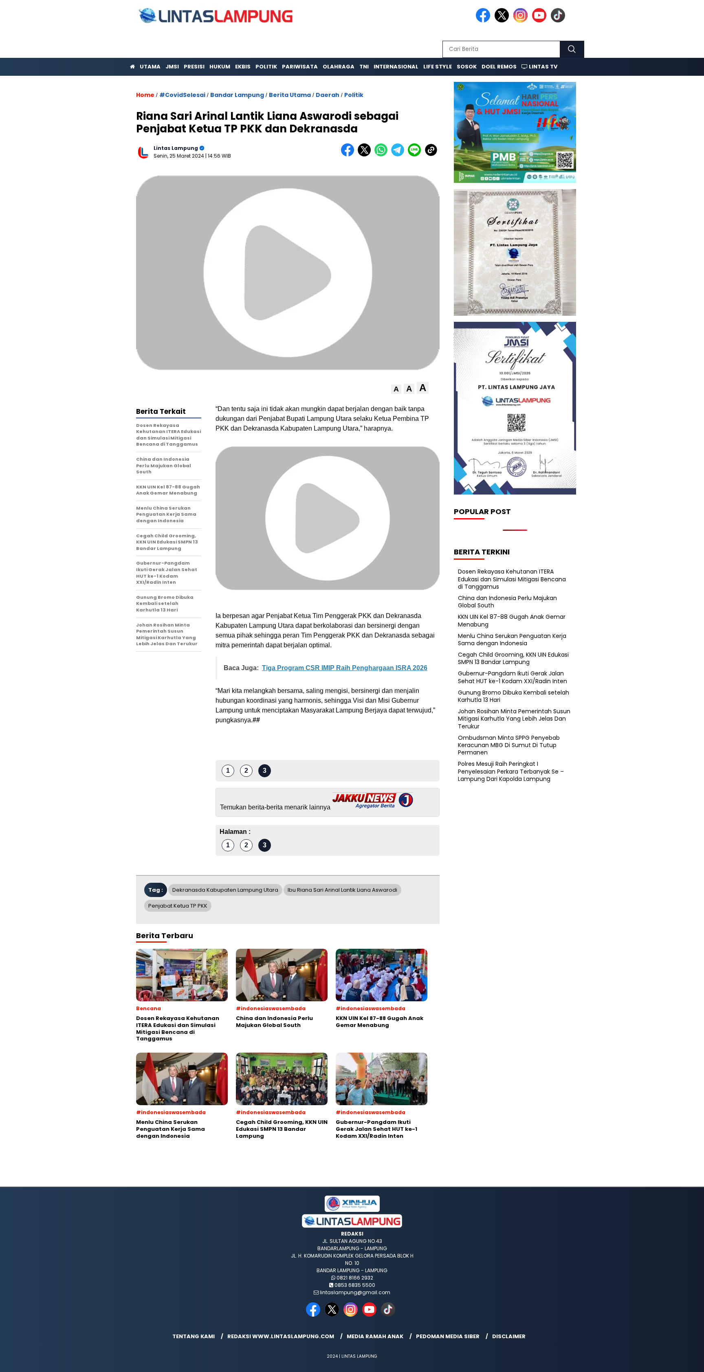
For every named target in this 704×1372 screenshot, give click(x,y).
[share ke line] (416, 155)
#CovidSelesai (182, 95)
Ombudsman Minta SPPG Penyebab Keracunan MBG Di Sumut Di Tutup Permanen (509, 745)
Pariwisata (300, 66)
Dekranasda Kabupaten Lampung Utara (225, 890)
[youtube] (540, 21)
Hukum (219, 66)
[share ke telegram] (399, 155)
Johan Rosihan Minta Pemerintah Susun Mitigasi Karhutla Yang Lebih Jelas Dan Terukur (514, 718)
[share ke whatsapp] (382, 155)
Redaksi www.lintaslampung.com (280, 1336)
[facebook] (484, 21)
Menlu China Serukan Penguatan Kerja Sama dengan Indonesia (512, 639)
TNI (364, 66)
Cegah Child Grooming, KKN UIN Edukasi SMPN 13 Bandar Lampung (513, 658)
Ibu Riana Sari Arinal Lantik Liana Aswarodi (342, 890)
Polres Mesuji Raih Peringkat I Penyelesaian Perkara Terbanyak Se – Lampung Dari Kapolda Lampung (511, 771)
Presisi (194, 66)
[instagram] (521, 21)
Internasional (396, 66)
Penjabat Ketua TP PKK (177, 906)
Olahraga (338, 66)
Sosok (467, 66)
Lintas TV (542, 66)
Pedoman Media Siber (448, 1336)
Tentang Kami (193, 1336)
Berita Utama (290, 95)
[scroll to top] (676, 1359)
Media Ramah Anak (375, 1336)
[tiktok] (559, 21)
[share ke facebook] (349, 155)
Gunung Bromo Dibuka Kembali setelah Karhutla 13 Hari (513, 696)
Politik (266, 66)
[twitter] (503, 21)
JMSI (172, 66)
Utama (150, 66)
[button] (396, 389)
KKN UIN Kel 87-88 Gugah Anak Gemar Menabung (511, 620)
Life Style (437, 66)
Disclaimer (509, 1336)
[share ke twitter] (366, 155)
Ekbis (243, 66)
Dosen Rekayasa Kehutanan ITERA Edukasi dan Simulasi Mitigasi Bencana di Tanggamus (512, 578)
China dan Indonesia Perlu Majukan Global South (507, 601)
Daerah (327, 95)
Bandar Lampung (237, 95)
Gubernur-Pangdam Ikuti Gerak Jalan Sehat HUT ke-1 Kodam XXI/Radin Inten (512, 677)
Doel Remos (499, 66)
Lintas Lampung (176, 148)
